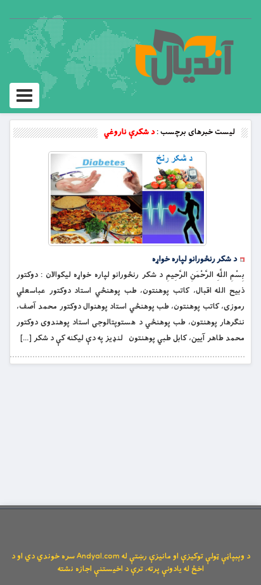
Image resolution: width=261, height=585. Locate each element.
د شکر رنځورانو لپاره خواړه (194, 259)
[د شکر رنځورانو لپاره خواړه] (127, 198)
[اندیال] (184, 57)
